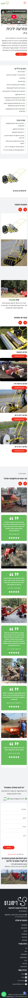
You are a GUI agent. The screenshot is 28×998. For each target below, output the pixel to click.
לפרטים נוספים (19, 356)
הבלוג (25, 960)
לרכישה (21, 54)
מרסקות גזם (24, 925)
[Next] (20, 209)
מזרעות (25, 931)
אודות (26, 951)
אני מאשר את (16, 854)
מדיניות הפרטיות (12, 854)
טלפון (24, 818)
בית (26, 948)
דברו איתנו (5, 798)
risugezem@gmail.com (16, 799)
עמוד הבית (24, 25)
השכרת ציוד (24, 937)
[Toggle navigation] (24, 3)
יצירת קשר (24, 963)
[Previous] (25, 209)
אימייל (24, 827)
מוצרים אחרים (24, 928)
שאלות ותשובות (23, 957)
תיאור (24, 836)
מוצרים (19, 25)
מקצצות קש (24, 934)
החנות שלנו (24, 940)
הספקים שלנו (24, 954)
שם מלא (24, 809)
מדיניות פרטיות (23, 966)
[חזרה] (2, 25)
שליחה (9, 848)
